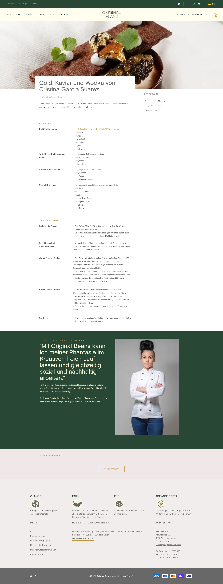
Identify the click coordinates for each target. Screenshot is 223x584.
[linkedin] (157, 93)
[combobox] (211, 3)
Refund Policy (36, 554)
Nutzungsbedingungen (40, 545)
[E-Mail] (154, 93)
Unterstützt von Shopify (123, 576)
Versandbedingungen (40, 541)
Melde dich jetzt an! (83, 538)
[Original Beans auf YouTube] (199, 4)
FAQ (32, 531)
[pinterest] (150, 93)
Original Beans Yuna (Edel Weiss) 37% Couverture (99, 129)
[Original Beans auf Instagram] (194, 4)
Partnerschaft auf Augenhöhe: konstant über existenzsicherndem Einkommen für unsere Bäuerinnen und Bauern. (90, 513)
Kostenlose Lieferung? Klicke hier (21, 4)
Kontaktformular (37, 536)
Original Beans (104, 576)
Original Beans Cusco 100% (89, 169)
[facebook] (145, 93)
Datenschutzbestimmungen (43, 550)
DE (213, 4)
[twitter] (147, 93)
